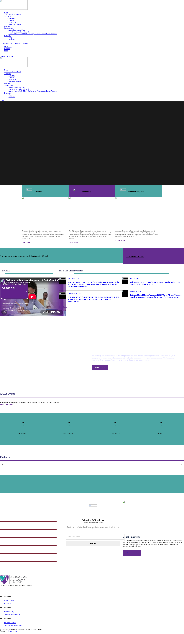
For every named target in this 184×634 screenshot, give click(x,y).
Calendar (7, 49)
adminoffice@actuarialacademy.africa (15, 43)
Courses (7, 26)
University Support (15, 24)
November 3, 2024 (74, 278)
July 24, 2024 (134, 278)
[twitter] (3, 54)
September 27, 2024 (74, 293)
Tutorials (11, 20)
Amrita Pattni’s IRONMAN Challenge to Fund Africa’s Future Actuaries (33, 34)
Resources (7, 36)
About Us (12, 18)
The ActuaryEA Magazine (13, 625)
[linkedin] (2, 54)
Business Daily (9, 612)
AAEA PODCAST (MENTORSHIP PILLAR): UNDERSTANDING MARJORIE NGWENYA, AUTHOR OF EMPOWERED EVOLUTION (93, 299)
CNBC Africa (9, 601)
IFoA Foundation (6, 518)
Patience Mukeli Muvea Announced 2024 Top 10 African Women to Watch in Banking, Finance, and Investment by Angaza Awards (156, 296)
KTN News (8, 603)
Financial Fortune (10, 623)
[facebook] (0, 54)
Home (6, 13)
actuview (12, 39)
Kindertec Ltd (12, 631)
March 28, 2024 (135, 291)
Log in (2, 100)
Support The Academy (7, 56)
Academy (7, 16)
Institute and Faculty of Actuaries (12, 534)
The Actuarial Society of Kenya (11, 526)
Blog (10, 38)
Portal (6, 51)
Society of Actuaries (7, 542)
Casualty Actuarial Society (9, 550)
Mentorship (12, 22)
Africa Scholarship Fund (12, 14)
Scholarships (8, 28)
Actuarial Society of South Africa (12, 558)
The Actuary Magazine (12, 614)
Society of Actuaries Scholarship (19, 32)
